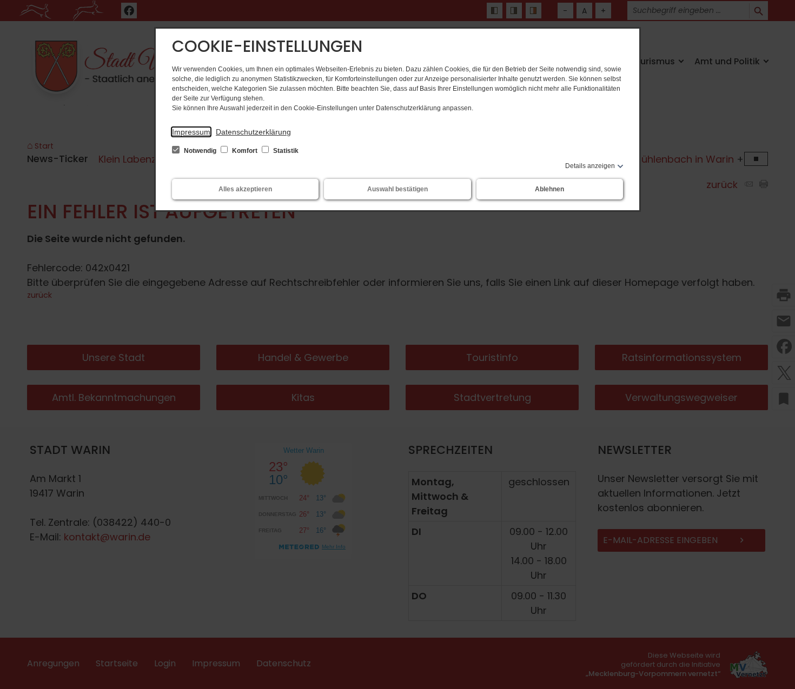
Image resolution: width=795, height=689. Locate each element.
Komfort (244, 151)
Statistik (285, 151)
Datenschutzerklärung (253, 132)
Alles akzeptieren (245, 189)
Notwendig (200, 151)
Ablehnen (549, 189)
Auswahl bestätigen (397, 189)
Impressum (191, 132)
